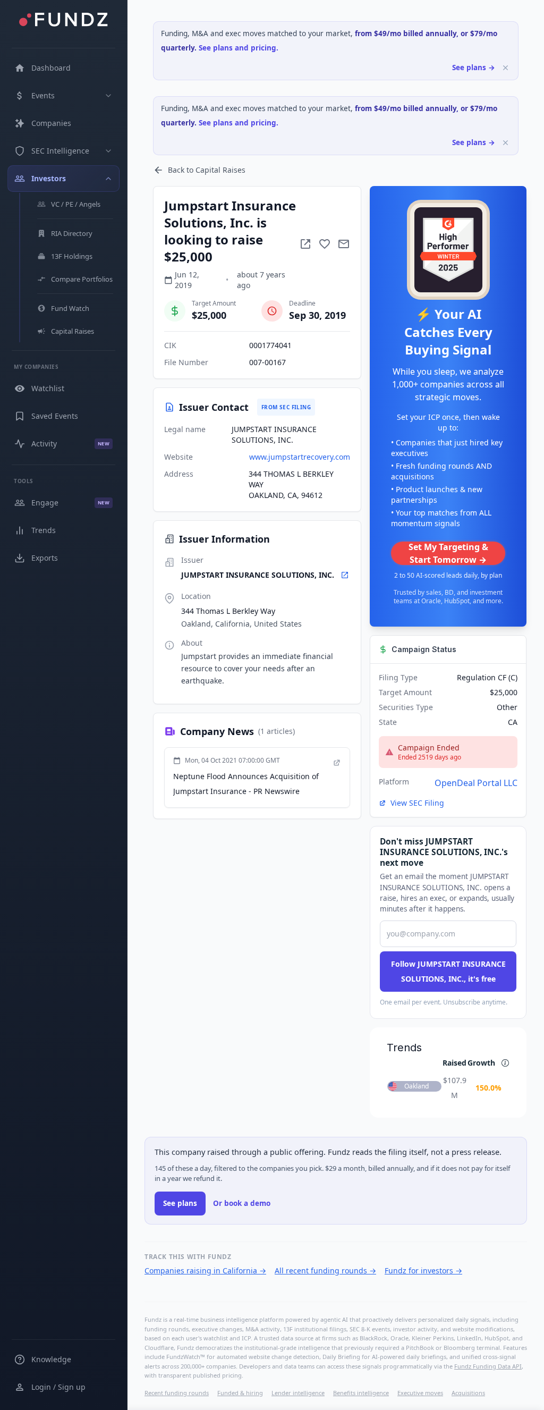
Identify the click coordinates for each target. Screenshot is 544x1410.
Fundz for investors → (423, 1270)
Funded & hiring (240, 1393)
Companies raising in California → (205, 1270)
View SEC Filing (417, 803)
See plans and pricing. (238, 48)
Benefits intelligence (361, 1393)
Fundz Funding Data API (488, 1366)
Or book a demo (241, 1203)
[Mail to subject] (343, 244)
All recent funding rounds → (325, 1270)
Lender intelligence (298, 1393)
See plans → (473, 67)
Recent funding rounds (176, 1393)
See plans (180, 1203)
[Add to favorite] (324, 244)
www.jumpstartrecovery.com (299, 457)
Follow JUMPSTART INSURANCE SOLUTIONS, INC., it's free (448, 971)
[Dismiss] (505, 68)
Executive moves (420, 1393)
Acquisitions (468, 1393)
